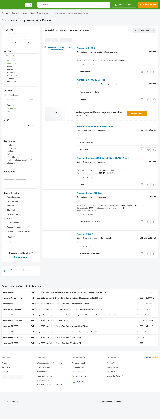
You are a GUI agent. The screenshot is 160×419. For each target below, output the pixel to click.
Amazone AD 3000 (10, 343)
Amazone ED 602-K (86, 48)
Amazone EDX (9, 292)
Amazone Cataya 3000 (12, 309)
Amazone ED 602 (10, 332)
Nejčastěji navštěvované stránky (49, 384)
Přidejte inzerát (137, 114)
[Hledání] (40, 4)
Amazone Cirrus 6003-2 (12, 298)
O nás (4, 363)
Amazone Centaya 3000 (12, 320)
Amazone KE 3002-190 (12, 337)
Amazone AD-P (9, 304)
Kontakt (5, 372)
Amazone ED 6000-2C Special (91, 80)
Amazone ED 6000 (10, 326)
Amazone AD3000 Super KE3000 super (95, 127)
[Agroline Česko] (12, 5)
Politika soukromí (43, 367)
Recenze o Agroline (44, 376)
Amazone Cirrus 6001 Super (90, 193)
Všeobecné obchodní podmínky (49, 363)
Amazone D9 (8, 315)
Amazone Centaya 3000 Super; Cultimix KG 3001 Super (103, 158)
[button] (148, 71)
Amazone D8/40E (85, 234)
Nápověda (6, 367)
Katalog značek (43, 380)
